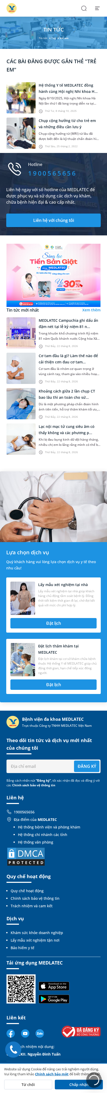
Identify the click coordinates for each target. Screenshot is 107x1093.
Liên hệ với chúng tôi (53, 220)
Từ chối (28, 1084)
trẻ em (64, 38)
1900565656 (24, 811)
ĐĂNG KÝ (87, 766)
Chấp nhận (79, 1084)
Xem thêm (91, 309)
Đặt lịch (53, 623)
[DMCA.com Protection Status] (25, 856)
